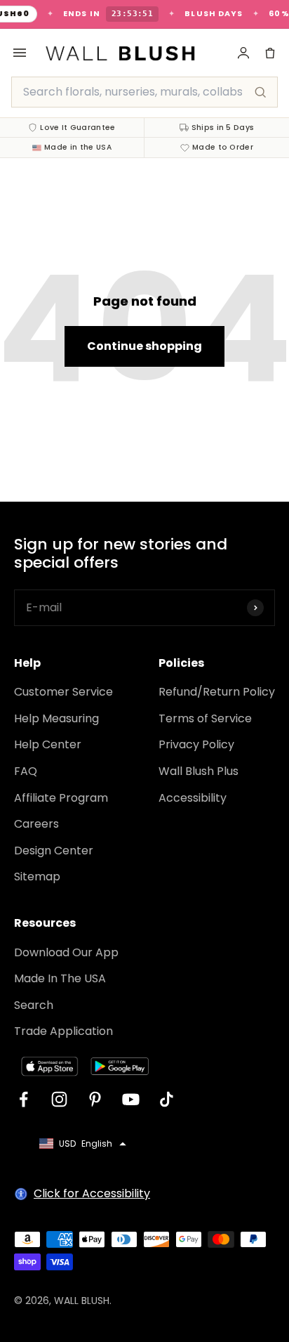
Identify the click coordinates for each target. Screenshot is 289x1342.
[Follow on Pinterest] (95, 1099)
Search (33, 1005)
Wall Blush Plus (198, 771)
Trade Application (63, 1031)
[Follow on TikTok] (166, 1099)
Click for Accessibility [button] (92, 1193)
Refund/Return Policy (217, 692)
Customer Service (63, 692)
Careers (36, 824)
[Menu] (19, 52)
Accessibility (193, 798)
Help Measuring (56, 718)
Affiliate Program (61, 798)
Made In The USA (60, 978)
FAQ (25, 771)
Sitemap (37, 876)
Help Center (47, 744)
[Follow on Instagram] (59, 1099)
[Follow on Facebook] (23, 1099)
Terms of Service (205, 718)
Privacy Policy (196, 744)
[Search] (260, 92)
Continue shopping (144, 346)
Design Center (53, 850)
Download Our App (66, 952)
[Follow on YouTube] (130, 1099)
